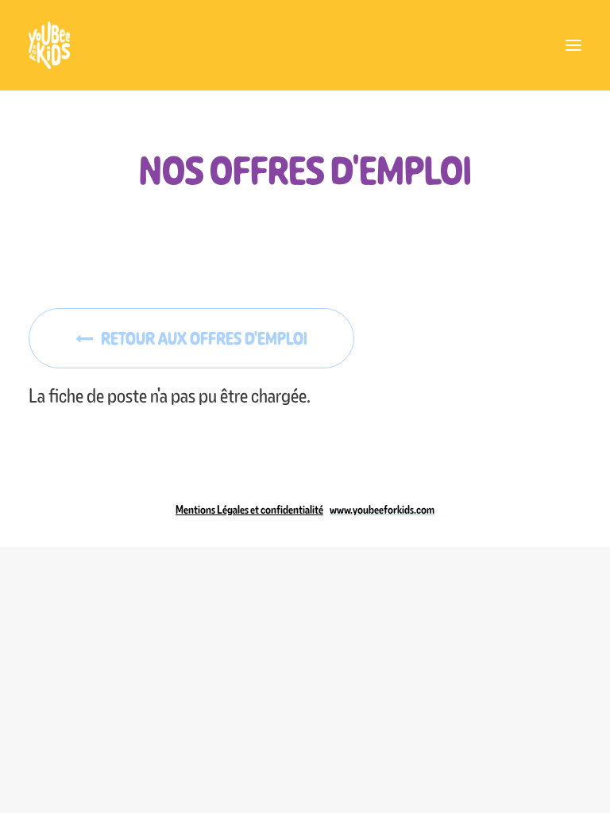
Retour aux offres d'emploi (204, 338)
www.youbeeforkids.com (382, 510)
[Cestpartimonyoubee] (305, 45)
